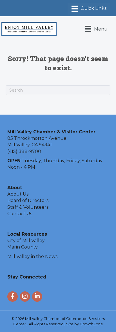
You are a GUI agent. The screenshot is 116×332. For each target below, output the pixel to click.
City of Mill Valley (26, 240)
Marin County (22, 247)
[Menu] (89, 9)
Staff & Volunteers (27, 207)
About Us (17, 194)
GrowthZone (91, 324)
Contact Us (19, 213)
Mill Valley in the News (32, 256)
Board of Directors (27, 200)
